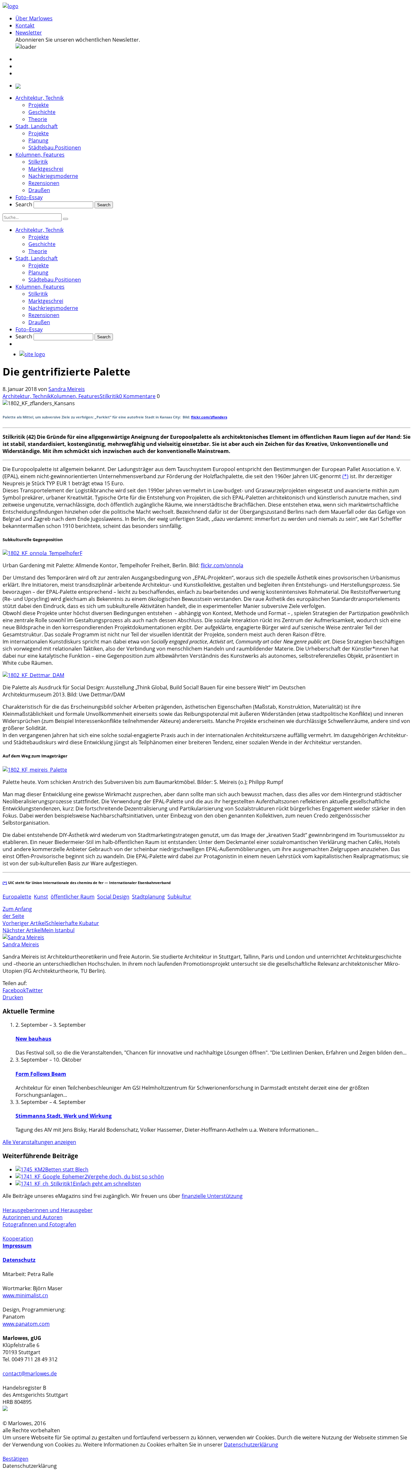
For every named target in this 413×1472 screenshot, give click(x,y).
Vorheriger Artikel (24, 923)
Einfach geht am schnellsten (107, 1183)
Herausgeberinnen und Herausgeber (48, 1210)
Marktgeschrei (45, 168)
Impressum (17, 1245)
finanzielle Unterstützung (212, 1195)
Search (23, 204)
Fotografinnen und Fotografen (39, 1224)
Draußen (39, 190)
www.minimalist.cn (25, 1295)
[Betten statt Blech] (30, 1169)
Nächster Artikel (22, 930)
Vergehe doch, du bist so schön (125, 1176)
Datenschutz (19, 1259)
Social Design (113, 896)
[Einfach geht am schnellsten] (44, 1183)
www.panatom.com (26, 1323)
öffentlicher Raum (73, 896)
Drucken (13, 997)
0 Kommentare (137, 396)
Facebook (14, 990)
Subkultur (179, 896)
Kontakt (25, 25)
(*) (345, 476)
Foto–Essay (29, 197)
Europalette (17, 896)
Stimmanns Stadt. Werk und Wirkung (63, 1115)
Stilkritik (38, 161)
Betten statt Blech (66, 1169)
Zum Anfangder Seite (17, 912)
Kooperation (18, 1238)
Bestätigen (15, 1458)
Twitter (34, 990)
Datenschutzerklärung (251, 1444)
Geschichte (41, 112)
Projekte (38, 104)
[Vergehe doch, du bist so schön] (51, 1176)
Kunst (41, 896)
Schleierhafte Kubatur (72, 923)
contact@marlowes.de (30, 1373)
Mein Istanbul (58, 930)
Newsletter (28, 32)
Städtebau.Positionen (54, 147)
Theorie (37, 119)
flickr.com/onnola (222, 565)
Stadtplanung (148, 896)
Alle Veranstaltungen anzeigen (39, 1142)
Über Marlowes (34, 18)
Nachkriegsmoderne (53, 176)
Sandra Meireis (66, 389)
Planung (38, 140)
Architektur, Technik (39, 97)
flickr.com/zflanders (209, 417)
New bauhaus (33, 1038)
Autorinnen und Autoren (33, 1217)
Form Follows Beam (40, 1073)
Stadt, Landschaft (36, 126)
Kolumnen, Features (40, 154)
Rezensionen (43, 183)
